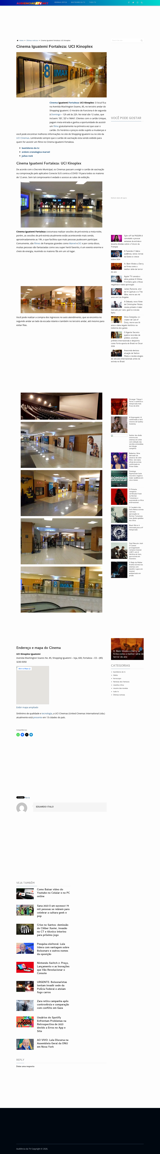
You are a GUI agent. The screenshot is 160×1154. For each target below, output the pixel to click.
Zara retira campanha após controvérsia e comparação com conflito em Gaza (53, 1004)
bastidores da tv (78, 2)
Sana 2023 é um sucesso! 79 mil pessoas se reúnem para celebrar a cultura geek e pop (53, 911)
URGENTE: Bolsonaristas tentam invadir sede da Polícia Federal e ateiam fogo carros (52, 987)
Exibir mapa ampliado (27, 707)
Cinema (54, 102)
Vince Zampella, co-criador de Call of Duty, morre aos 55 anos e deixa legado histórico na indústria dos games (126, 323)
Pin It (27, 797)
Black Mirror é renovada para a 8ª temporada (136, 528)
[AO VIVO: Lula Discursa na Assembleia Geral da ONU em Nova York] (25, 1044)
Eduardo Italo (45, 807)
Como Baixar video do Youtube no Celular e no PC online (53, 893)
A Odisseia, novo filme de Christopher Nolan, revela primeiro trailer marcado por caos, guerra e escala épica (127, 307)
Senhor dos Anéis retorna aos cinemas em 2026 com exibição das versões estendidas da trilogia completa (136, 442)
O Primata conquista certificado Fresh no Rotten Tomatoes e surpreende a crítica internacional (136, 496)
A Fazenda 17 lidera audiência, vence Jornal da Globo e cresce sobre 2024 (127, 255)
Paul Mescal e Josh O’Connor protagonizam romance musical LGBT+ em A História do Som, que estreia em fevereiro (136, 551)
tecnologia (47, 713)
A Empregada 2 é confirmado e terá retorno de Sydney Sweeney (136, 420)
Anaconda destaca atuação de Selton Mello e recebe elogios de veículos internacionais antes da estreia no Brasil (127, 356)
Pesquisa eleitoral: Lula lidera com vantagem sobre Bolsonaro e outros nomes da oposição (53, 949)
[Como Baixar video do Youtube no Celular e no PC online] (25, 893)
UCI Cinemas (22, 138)
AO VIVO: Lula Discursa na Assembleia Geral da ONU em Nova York (52, 1043)
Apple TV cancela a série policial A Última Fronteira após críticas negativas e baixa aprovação (127, 280)
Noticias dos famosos (121, 682)
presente (37, 717)
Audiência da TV (23, 1148)
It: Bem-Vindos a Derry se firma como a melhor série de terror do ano (127, 268)
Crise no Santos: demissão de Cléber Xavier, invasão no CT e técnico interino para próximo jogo (52, 930)
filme (56, 126)
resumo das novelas (120, 688)
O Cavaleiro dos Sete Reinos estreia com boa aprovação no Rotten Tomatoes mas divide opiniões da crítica (136, 514)
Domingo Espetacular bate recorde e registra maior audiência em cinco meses (136, 476)
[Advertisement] (80, 22)
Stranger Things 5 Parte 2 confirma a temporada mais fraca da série (136, 402)
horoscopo (117, 678)
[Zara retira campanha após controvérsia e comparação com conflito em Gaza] (25, 1005)
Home (21, 40)
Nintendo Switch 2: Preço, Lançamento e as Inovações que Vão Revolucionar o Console (53, 968)
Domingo (56, 114)
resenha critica (61, 2)
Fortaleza (74, 102)
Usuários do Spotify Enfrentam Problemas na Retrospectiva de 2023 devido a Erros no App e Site (51, 1025)
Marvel (72, 243)
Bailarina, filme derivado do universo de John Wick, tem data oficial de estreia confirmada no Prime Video (135, 460)
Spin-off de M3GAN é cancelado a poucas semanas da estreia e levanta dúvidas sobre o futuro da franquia (127, 241)
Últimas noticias (32, 40)
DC (79, 243)
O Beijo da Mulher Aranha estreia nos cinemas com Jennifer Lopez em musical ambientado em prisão (136, 569)
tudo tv (92, 2)
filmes (37, 243)
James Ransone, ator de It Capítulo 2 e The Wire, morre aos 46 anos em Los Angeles (127, 293)
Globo (115, 675)
